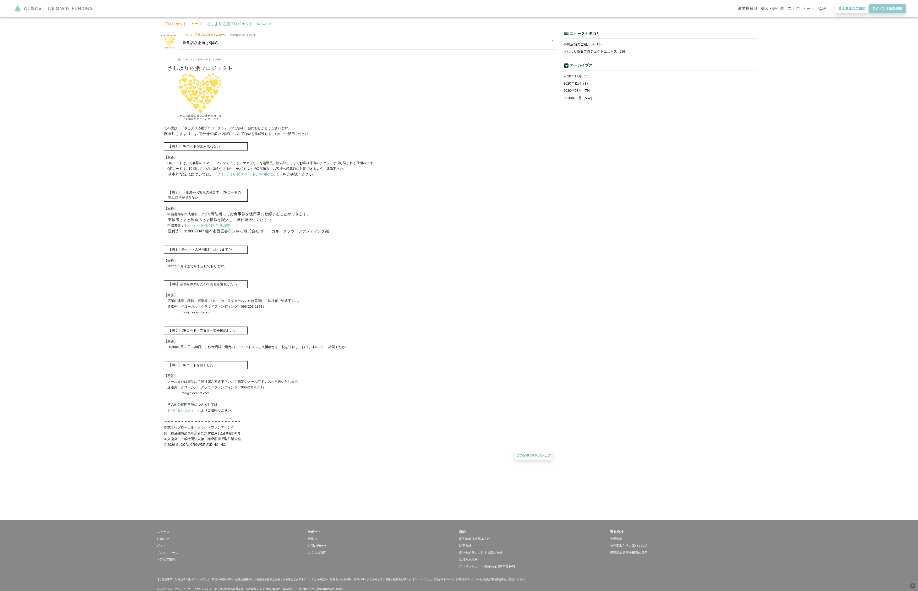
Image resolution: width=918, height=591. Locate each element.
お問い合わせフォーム (184, 410)
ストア (793, 8)
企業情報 (616, 539)
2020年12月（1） (576, 76)
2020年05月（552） (578, 98)
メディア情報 (166, 559)
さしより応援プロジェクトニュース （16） (595, 51)
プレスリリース (167, 552)
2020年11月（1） (576, 83)
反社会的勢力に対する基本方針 (481, 552)
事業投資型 (747, 8)
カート (808, 8)
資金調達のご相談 (851, 8)
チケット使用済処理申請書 (207, 225)
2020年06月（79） (577, 90)
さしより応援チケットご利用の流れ (248, 174)
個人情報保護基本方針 (474, 539)
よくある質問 (317, 552)
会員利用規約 (468, 559)
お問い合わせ (317, 546)
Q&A (822, 8)
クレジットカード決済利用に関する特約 (487, 566)
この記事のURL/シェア (533, 455)
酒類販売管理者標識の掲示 (628, 552)
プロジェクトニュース (183, 24)
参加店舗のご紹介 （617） (583, 44)
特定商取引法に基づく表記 (628, 546)
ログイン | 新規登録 (887, 8)
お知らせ (163, 539)
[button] (232, 532)
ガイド (161, 546)
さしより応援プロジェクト (230, 24)
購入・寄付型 (772, 8)
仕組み (312, 539)
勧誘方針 (465, 546)
